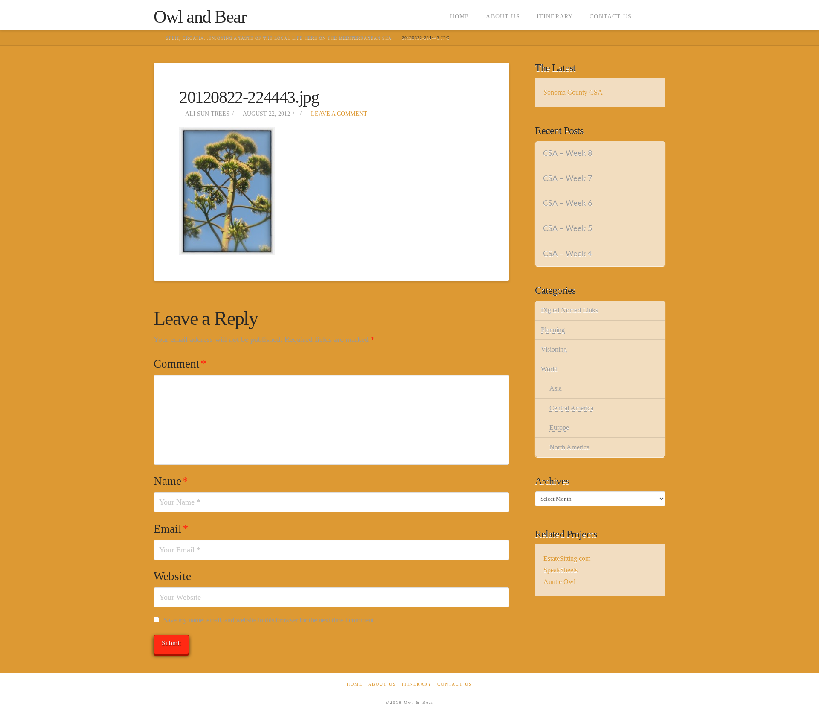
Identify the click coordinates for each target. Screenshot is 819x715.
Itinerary (417, 684)
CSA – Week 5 (567, 228)
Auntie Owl (559, 581)
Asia (555, 388)
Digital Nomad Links (569, 310)
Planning (553, 329)
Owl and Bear (200, 17)
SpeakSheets (560, 570)
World (549, 369)
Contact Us (454, 684)
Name (171, 481)
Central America (571, 407)
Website (172, 576)
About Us (382, 684)
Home (355, 684)
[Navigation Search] (652, 15)
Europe (559, 427)
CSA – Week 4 (567, 253)
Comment (180, 363)
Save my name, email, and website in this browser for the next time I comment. (269, 620)
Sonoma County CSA (573, 92)
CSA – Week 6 (567, 203)
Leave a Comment (338, 114)
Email (171, 528)
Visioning (554, 349)
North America (569, 447)
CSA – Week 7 (567, 178)
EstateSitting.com (566, 558)
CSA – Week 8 (567, 153)
